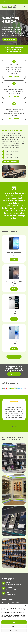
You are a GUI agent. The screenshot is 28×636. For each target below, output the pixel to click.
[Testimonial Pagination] (12, 426)
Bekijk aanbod (14, 76)
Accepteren (14, 622)
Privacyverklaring (13, 634)
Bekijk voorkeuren (14, 630)
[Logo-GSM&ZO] (9, 5)
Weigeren (14, 626)
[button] (26, 605)
